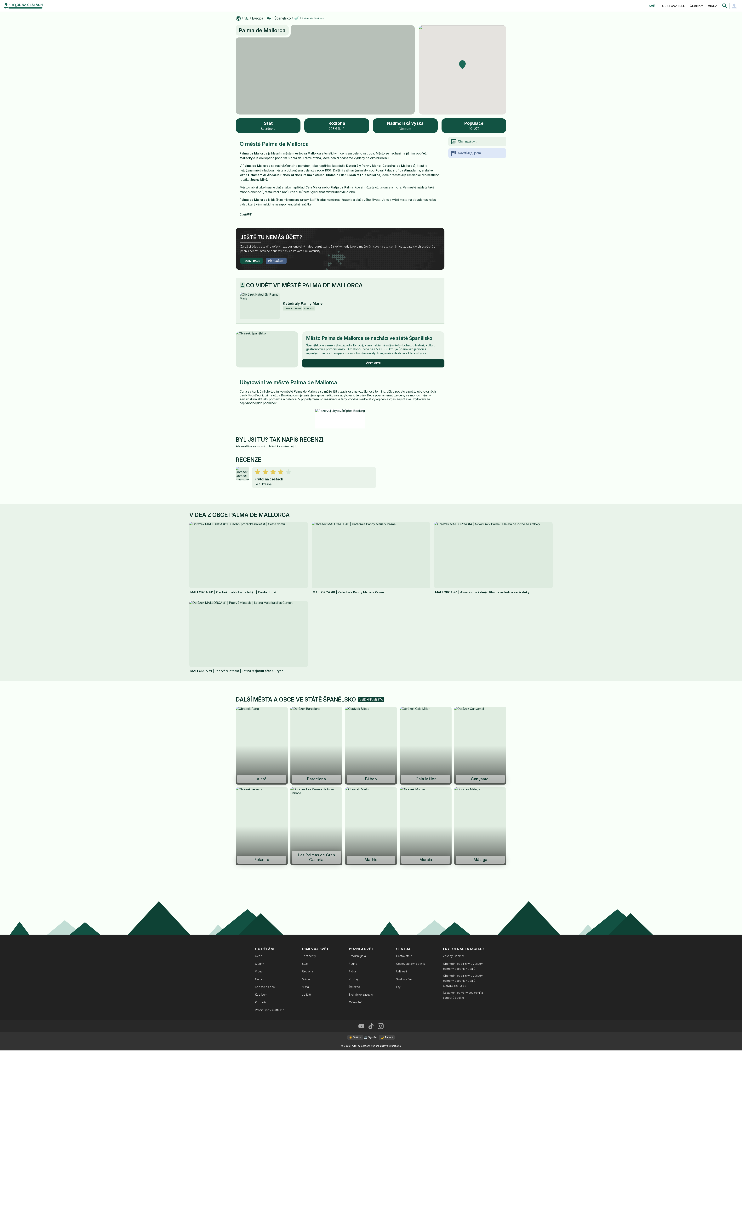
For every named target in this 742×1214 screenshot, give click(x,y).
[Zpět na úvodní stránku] (23, 6)
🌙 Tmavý (387, 1037)
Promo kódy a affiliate (269, 1010)
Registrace (251, 260)
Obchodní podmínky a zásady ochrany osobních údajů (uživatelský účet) (463, 980)
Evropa (257, 18)
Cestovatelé (673, 6)
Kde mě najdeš (265, 986)
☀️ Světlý (355, 1037)
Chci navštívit (467, 141)
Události (401, 971)
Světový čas (404, 979)
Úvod (258, 956)
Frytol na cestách (269, 479)
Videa (712, 6)
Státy (305, 963)
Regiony (307, 971)
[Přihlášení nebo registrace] (734, 6)
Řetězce (354, 986)
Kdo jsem (261, 994)
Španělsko (282, 18)
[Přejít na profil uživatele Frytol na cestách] (242, 473)
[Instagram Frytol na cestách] (381, 1026)
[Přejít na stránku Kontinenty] (246, 18)
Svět (653, 6)
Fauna (353, 963)
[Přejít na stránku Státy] (268, 18)
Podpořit (261, 1002)
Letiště (306, 994)
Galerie (260, 979)
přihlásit (271, 446)
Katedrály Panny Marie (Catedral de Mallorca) (380, 166)
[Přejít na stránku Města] (296, 18)
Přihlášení (276, 260)
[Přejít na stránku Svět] (238, 18)
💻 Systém (370, 1037)
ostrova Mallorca (308, 153)
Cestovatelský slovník (410, 963)
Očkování (355, 1002)
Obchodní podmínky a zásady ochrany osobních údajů (463, 966)
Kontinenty (309, 956)
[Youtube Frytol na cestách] (361, 1026)
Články (696, 6)
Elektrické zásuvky (361, 994)
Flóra (352, 971)
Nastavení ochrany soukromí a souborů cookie (463, 995)
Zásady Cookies (454, 956)
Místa (305, 986)
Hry (398, 986)
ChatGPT (245, 214)
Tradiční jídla (357, 956)
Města (306, 979)
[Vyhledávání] (724, 6)
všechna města (371, 699)
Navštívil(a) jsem (469, 153)
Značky (354, 979)
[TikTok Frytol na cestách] (371, 1026)
